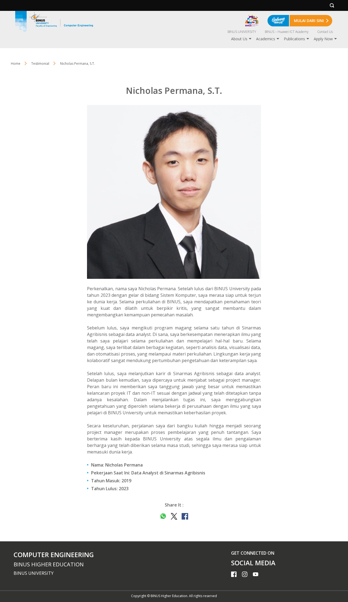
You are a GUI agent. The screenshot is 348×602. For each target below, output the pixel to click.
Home (15, 63)
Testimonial (40, 63)
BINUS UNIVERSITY (242, 31)
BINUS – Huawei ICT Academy (287, 31)
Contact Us (325, 31)
